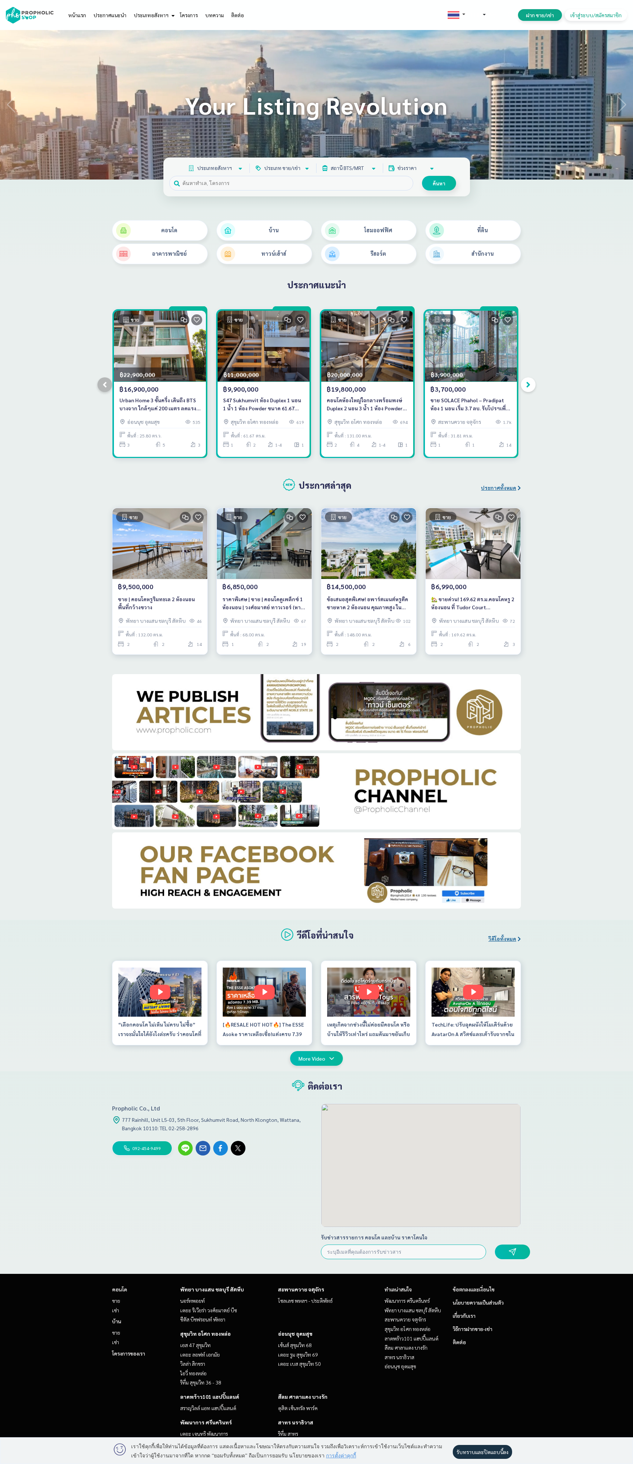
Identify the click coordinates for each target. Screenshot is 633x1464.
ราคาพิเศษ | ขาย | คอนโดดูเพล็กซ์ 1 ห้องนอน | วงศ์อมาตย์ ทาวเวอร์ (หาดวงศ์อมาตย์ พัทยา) (263, 603)
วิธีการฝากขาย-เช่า (472, 1329)
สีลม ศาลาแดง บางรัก (302, 1396)
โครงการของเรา (128, 1353)
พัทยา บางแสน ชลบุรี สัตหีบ (212, 1289)
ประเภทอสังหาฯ (152, 15)
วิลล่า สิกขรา (192, 1363)
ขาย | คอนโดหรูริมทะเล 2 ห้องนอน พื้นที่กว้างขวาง (156, 603)
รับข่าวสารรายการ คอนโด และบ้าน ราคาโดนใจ (374, 1237)
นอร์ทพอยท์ (192, 1300)
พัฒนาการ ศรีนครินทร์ (206, 1422)
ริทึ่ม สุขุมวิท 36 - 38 (200, 1382)
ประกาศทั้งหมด (498, 487)
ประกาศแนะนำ (109, 15)
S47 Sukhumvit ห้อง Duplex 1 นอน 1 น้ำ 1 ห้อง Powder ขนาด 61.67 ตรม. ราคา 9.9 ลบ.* (262, 405)
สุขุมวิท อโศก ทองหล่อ (205, 1333)
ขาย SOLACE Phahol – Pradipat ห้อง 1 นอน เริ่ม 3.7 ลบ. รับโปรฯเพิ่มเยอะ (469, 405)
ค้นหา (439, 183)
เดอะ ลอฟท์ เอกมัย (200, 1354)
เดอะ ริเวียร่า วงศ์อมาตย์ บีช (208, 1310)
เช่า (115, 1310)
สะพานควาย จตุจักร (301, 1289)
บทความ (214, 15)
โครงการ (189, 15)
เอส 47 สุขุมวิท (195, 1345)
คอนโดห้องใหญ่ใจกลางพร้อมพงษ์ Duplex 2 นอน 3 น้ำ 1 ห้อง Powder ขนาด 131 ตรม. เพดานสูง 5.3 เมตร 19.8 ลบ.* (365, 405)
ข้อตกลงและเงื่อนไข (474, 1289)
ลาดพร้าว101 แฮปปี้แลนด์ (209, 1396)
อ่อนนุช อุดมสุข (295, 1333)
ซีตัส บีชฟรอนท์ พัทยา (202, 1319)
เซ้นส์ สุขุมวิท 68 (295, 1345)
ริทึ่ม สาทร (288, 1433)
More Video (312, 1058)
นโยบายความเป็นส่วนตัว (478, 1302)
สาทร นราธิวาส (295, 1422)
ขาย (116, 1300)
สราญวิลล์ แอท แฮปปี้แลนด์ (208, 1408)
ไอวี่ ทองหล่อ (193, 1373)
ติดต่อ (237, 15)
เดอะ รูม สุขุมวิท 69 (298, 1354)
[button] (622, 105)
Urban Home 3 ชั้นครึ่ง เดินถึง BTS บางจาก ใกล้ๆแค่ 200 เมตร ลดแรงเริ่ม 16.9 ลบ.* (157, 405)
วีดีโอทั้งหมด (502, 938)
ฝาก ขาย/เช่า (540, 15)
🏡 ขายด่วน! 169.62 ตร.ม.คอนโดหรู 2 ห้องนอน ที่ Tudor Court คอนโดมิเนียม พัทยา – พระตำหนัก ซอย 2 (472, 603)
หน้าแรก (77, 15)
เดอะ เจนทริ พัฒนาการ (204, 1433)
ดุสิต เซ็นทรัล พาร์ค (298, 1408)
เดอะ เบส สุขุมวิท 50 (299, 1363)
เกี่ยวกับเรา (464, 1315)
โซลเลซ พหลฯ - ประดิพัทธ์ (305, 1300)
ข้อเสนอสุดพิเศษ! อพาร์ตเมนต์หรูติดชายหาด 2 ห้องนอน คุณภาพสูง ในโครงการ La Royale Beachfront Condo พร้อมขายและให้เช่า (367, 603)
